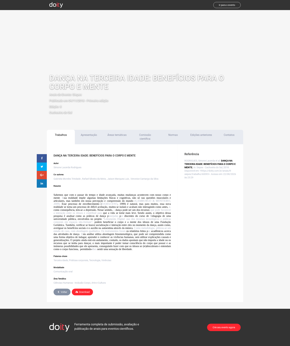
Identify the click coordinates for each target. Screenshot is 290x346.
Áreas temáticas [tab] (117, 135)
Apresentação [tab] (89, 135)
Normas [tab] (173, 135)
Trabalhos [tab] (61, 135)
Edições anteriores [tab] (201, 135)
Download (84, 292)
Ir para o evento (227, 5)
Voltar (64, 292)
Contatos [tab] (229, 135)
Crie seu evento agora (224, 327)
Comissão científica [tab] (145, 136)
